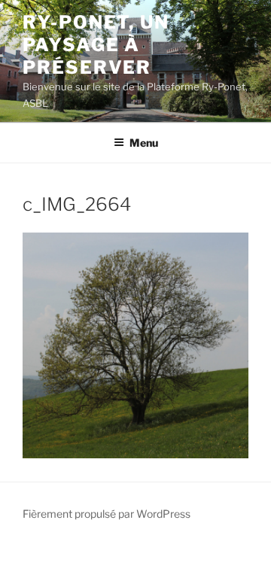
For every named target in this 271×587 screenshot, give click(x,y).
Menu (143, 142)
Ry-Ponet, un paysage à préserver (96, 44)
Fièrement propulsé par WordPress (106, 513)
